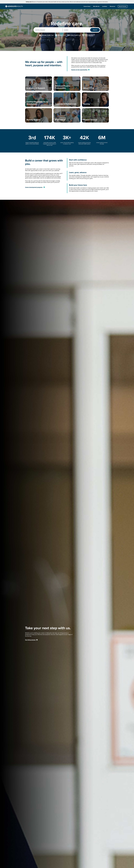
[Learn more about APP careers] (67, 83)
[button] (87, 6)
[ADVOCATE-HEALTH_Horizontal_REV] (14, 6)
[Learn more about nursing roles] (95, 99)
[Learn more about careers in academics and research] (38, 83)
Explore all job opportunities (79, 70)
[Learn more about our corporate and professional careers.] (67, 99)
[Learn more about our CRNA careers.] (38, 99)
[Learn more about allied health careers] (95, 83)
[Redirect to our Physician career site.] (67, 115)
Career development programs (34, 187)
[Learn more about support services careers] (95, 115)
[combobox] (48, 29)
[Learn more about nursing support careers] (38, 115)
